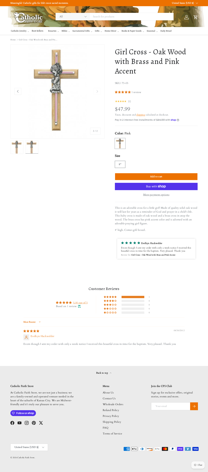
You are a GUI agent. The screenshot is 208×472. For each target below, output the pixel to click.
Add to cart (156, 176)
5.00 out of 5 (80, 302)
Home (13, 40)
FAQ (105, 428)
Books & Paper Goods (132, 31)
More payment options (156, 194)
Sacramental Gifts (81, 31)
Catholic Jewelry (18, 31)
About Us (108, 392)
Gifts (97, 31)
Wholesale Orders (113, 404)
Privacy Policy (111, 416)
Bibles (64, 31)
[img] (31, 331)
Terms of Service (112, 433)
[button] (123, 92)
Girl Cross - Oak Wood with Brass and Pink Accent (38, 40)
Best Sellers (37, 31)
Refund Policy (111, 410)
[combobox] (115, 16)
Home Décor (110, 31)
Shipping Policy (112, 422)
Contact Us (109, 398)
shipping (140, 114)
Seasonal (151, 31)
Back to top (102, 372)
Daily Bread (165, 31)
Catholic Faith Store (25, 457)
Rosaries (52, 31)
